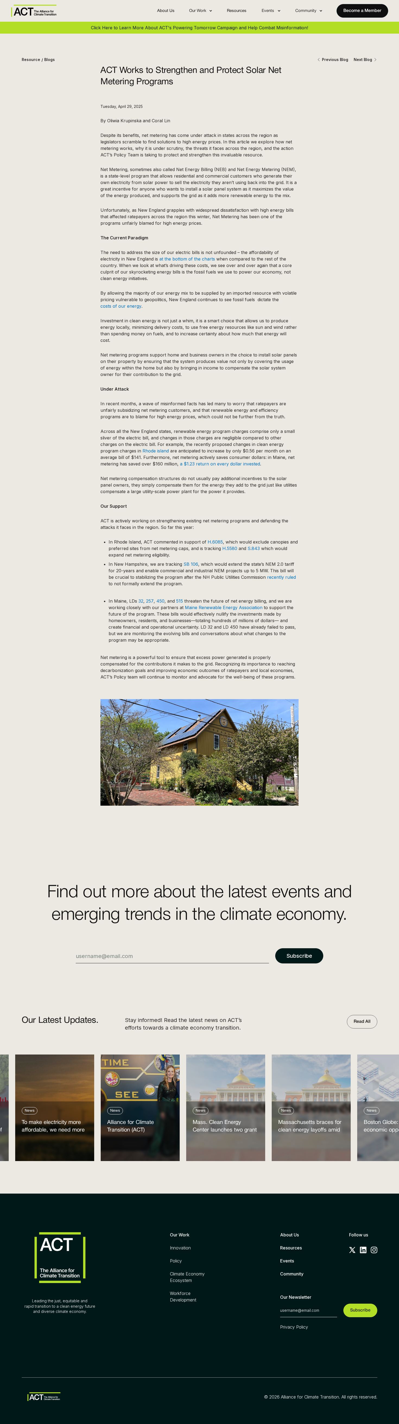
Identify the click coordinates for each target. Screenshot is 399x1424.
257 (150, 601)
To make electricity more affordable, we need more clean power (53, 1127)
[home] (33, 11)
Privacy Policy (294, 1327)
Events (287, 1261)
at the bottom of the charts (187, 259)
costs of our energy (120, 306)
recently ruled (281, 577)
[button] (200, 11)
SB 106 (190, 564)
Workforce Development (183, 1297)
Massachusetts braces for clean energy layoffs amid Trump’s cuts (309, 1127)
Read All (362, 1022)
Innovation (180, 1248)
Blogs (49, 59)
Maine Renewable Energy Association (223, 607)
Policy (176, 1261)
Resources (236, 11)
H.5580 (229, 548)
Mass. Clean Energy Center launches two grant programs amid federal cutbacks (225, 1127)
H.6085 (215, 542)
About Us (166, 11)
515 (179, 601)
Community (291, 1274)
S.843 (254, 548)
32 (140, 601)
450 (160, 601)
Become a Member (362, 11)
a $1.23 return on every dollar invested (220, 464)
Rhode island (155, 451)
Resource (31, 59)
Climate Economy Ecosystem (187, 1277)
